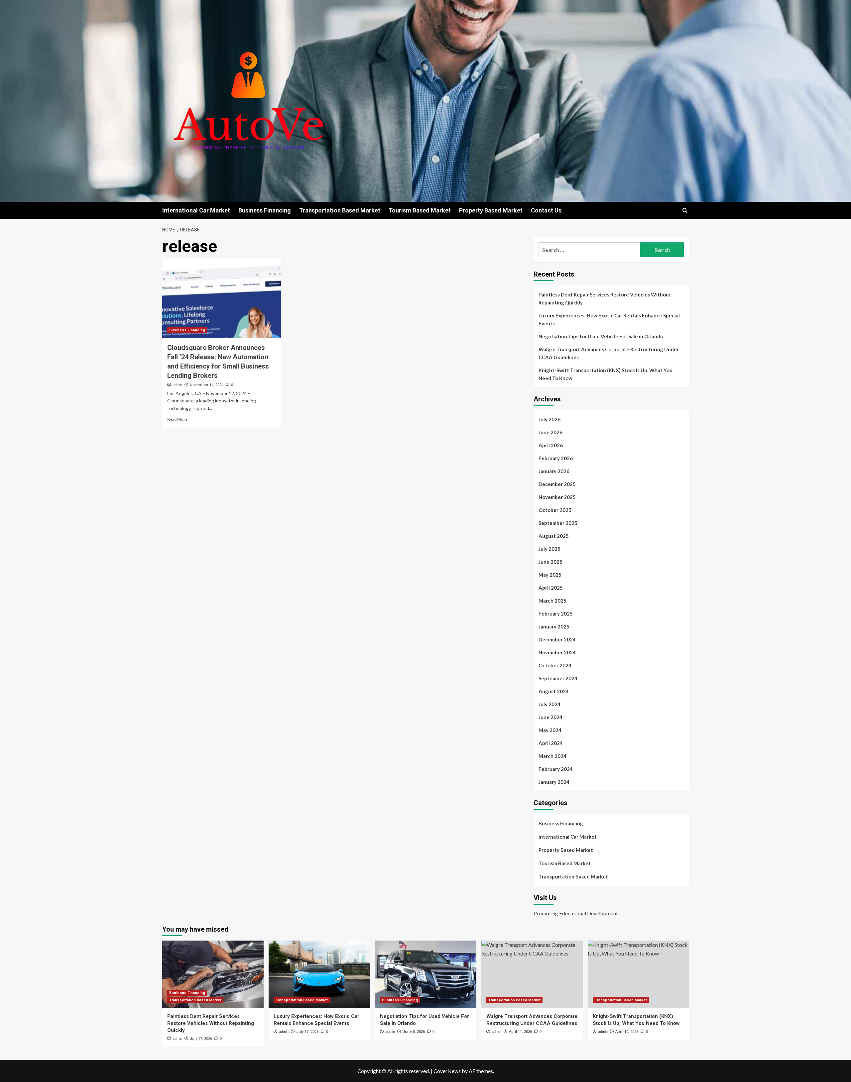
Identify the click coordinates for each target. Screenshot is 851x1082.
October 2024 (555, 665)
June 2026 (550, 432)
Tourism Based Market (420, 210)
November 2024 (557, 652)
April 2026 (551, 445)
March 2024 (552, 756)
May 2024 (550, 730)
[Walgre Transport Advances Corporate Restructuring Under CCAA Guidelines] (532, 974)
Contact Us (546, 210)
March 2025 (552, 601)
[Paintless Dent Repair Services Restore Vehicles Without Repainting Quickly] (213, 974)
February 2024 (556, 769)
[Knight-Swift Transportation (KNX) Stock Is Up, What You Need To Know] (638, 974)
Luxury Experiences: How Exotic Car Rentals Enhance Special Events (609, 319)
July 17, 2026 (201, 1039)
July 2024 (549, 704)
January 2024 (554, 782)
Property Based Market (491, 210)
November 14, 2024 (206, 385)
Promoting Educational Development (576, 913)
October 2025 (555, 510)
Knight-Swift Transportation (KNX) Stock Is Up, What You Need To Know (605, 374)
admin (177, 385)
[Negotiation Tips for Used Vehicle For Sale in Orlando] (425, 974)
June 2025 (550, 562)
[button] (685, 210)
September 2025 (558, 523)
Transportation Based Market (339, 210)
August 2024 (554, 691)
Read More (177, 419)
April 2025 (551, 588)
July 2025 (549, 549)
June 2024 (550, 717)
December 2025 (557, 484)
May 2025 (550, 575)
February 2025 (556, 614)
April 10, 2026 (626, 1032)
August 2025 (554, 536)
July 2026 (549, 419)
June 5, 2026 (414, 1032)
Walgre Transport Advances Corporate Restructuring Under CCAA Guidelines (609, 353)
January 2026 (554, 471)
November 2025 (557, 497)
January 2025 (554, 626)
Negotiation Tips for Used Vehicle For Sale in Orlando (601, 336)
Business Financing (264, 210)
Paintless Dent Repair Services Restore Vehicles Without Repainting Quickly (605, 298)
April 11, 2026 (520, 1032)
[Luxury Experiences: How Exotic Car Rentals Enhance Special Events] (319, 974)
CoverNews (447, 1071)
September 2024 (558, 678)
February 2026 (556, 458)
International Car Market (196, 210)
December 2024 (557, 639)
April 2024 (551, 743)
